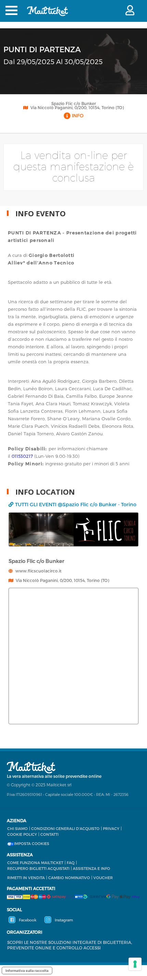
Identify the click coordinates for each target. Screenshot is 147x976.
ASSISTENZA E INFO (91, 868)
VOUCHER (103, 877)
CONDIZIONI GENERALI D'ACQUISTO (65, 828)
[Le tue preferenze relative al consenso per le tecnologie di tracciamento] (135, 964)
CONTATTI (49, 834)
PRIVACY (111, 828)
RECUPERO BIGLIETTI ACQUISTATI (38, 868)
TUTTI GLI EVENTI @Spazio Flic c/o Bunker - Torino (75, 504)
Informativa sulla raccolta (27, 970)
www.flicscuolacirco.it (38, 570)
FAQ (71, 862)
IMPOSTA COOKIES (31, 844)
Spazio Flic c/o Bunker (73, 103)
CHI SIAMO (17, 828)
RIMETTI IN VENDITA (26, 877)
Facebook (27, 920)
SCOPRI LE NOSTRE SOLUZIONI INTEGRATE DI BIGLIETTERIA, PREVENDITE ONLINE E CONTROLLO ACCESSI (69, 945)
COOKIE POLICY (22, 834)
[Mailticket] (47, 15)
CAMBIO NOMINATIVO (69, 877)
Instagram (63, 920)
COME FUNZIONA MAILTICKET (35, 862)
